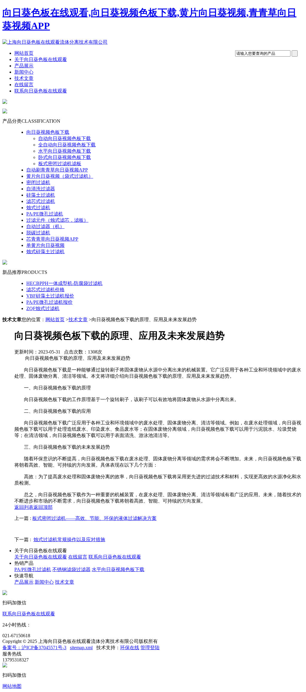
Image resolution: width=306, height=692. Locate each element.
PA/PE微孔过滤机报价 (49, 302)
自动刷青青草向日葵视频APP (57, 169)
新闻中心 (23, 72)
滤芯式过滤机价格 (45, 289)
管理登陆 (150, 647)
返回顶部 (43, 507)
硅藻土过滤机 (40, 195)
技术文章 (23, 78)
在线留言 (23, 84)
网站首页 (23, 53)
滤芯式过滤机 (40, 201)
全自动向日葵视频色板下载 (67, 144)
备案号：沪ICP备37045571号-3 (34, 647)
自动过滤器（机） (45, 226)
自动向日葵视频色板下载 (64, 138)
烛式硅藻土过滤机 (45, 251)
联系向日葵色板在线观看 (40, 90)
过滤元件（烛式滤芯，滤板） (57, 220)
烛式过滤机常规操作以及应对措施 (69, 539)
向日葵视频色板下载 (47, 132)
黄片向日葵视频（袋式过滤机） (59, 176)
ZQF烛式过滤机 (42, 308)
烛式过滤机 (38, 207)
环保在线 (129, 647)
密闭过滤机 (38, 182)
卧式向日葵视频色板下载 (64, 157)
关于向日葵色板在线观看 (40, 59)
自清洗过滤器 (40, 188)
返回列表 (23, 507)
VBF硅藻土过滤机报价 (50, 295)
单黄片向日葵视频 (45, 245)
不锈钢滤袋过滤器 (71, 569)
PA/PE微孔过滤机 (44, 213)
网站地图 (12, 686)
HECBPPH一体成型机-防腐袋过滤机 (64, 283)
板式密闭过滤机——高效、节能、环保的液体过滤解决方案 (94, 518)
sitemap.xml (81, 647)
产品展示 (23, 65)
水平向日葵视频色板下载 (64, 151)
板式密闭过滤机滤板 (59, 163)
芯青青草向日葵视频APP (52, 239)
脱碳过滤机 (38, 232)
